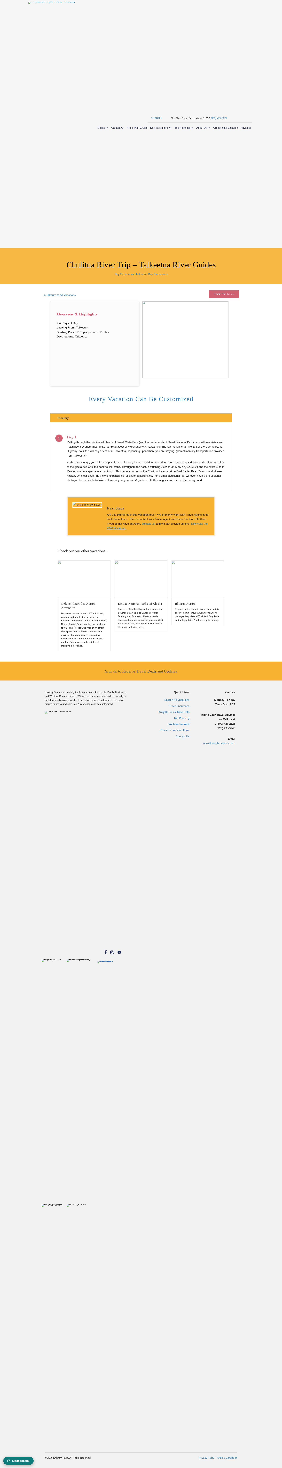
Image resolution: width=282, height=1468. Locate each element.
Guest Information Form (174, 730)
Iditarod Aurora (185, 603)
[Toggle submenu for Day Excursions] (170, 128)
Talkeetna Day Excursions (151, 274)
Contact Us (182, 736)
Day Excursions (124, 274)
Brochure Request (178, 724)
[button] (154, 118)
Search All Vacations (176, 699)
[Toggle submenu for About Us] (209, 128)
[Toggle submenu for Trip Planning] (192, 128)
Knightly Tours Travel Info (173, 712)
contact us (148, 523)
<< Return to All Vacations (59, 295)
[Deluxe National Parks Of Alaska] (141, 579)
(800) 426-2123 (219, 118)
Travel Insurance (179, 706)
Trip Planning (181, 718)
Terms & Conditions (226, 1457)
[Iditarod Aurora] (198, 579)
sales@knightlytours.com (219, 743)
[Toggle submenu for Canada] (122, 128)
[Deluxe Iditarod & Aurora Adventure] (84, 579)
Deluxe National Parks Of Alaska (140, 603)
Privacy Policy (206, 1457)
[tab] (141, 417)
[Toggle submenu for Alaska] (107, 128)
